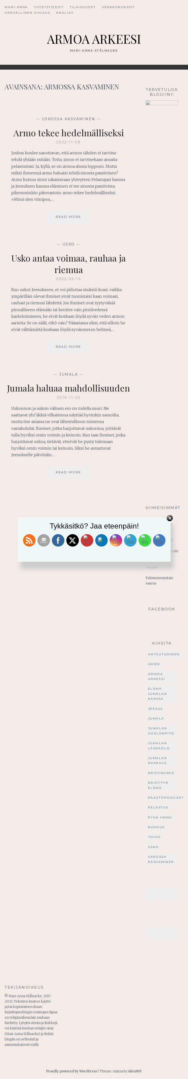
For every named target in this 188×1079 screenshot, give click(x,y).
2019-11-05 (69, 397)
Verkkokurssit (118, 7)
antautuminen (164, 654)
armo (154, 664)
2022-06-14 (68, 279)
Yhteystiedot (49, 7)
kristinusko (161, 773)
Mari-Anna (16, 7)
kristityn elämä (158, 785)
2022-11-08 (68, 142)
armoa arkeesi (156, 676)
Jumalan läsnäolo (159, 745)
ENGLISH (65, 12)
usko (68, 244)
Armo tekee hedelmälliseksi (68, 132)
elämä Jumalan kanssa (157, 693)
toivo (154, 837)
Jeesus (155, 708)
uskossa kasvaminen (68, 119)
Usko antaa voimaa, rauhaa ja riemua (68, 263)
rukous (156, 827)
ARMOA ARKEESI (94, 39)
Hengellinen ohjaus (27, 12)
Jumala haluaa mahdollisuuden (68, 388)
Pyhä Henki (160, 817)
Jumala (68, 374)
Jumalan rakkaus (157, 760)
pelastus (158, 807)
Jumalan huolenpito (161, 730)
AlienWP (134, 1071)
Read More (72, 218)
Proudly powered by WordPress (71, 1071)
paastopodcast (166, 797)
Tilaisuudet (83, 7)
